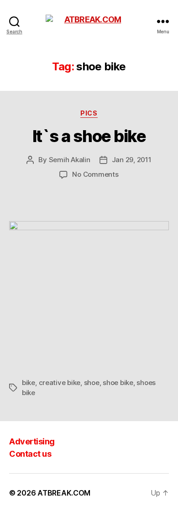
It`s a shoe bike (89, 136)
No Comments (95, 174)
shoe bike (118, 382)
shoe (91, 382)
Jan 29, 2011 (132, 159)
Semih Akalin (69, 159)
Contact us (30, 454)
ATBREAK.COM (63, 492)
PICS (88, 113)
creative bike (60, 382)
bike (28, 382)
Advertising (32, 441)
